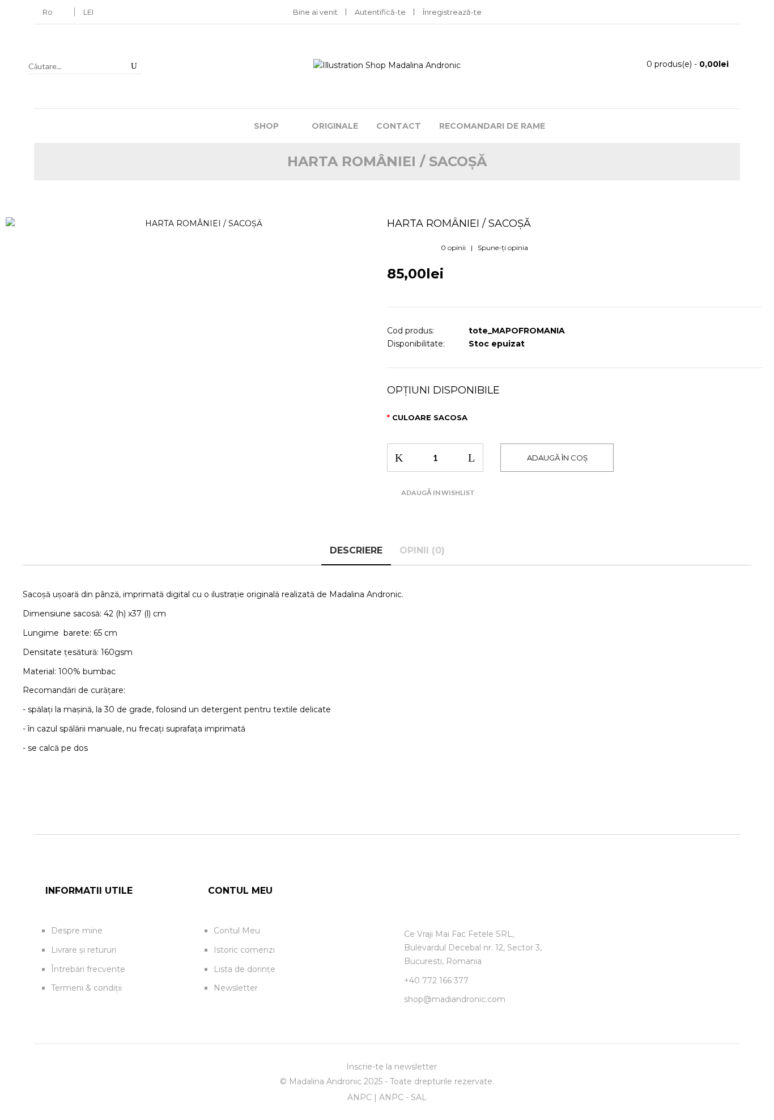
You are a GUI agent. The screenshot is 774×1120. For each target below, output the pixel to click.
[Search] (134, 65)
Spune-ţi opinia (503, 247)
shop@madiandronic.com (454, 999)
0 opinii (453, 247)
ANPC (359, 1097)
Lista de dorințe (244, 969)
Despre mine (77, 930)
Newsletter (236, 988)
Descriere (356, 550)
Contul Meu (237, 930)
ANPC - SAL (403, 1097)
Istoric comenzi (244, 950)
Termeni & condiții (86, 988)
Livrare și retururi (83, 950)
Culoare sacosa (429, 417)
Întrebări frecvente (88, 969)
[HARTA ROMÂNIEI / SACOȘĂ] (199, 224)
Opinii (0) (422, 550)
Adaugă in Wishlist (438, 492)
